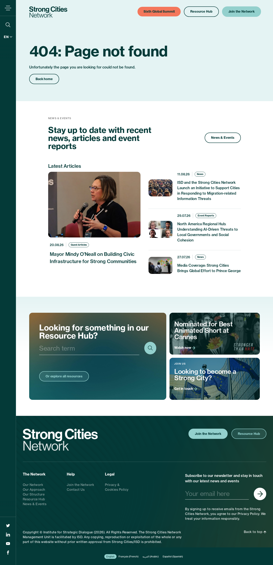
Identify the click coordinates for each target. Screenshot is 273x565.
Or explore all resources (64, 376)
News (200, 174)
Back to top (253, 532)
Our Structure (34, 494)
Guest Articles (79, 244)
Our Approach (34, 490)
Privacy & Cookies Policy (117, 487)
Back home (44, 79)
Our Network (33, 485)
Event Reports (206, 215)
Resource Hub (34, 499)
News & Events (222, 138)
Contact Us (76, 490)
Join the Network (80, 485)
